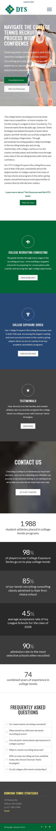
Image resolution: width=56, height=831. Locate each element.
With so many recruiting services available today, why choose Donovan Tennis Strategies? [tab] (28, 759)
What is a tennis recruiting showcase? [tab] (26, 749)
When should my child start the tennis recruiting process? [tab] (26, 732)
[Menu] (48, 9)
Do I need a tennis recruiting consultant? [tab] (27, 724)
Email (6, 810)
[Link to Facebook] (42, 827)
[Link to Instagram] (46, 827)
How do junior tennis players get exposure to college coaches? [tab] (29, 742)
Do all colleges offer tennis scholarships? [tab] (28, 769)
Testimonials (28, 401)
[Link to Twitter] (50, 827)
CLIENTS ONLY (29, 2)
